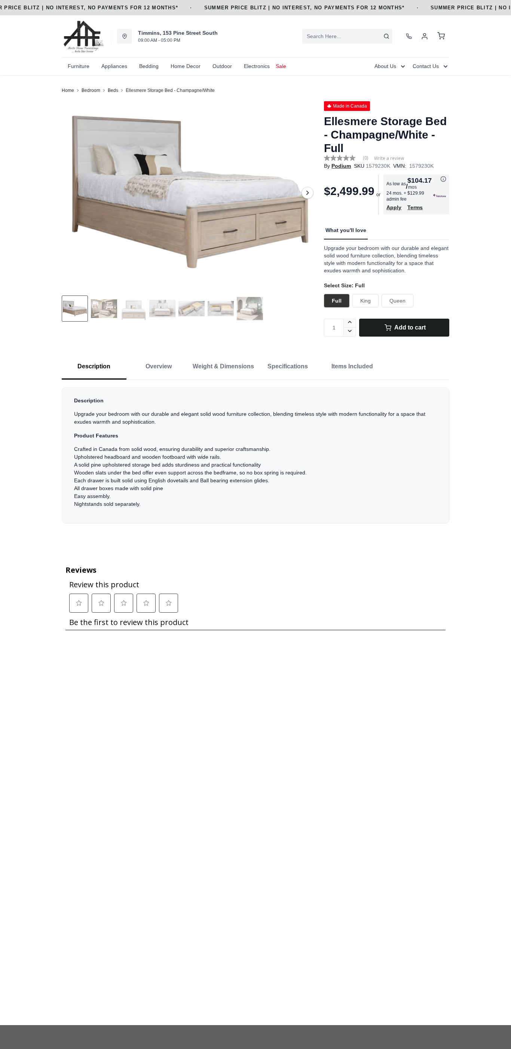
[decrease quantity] (350, 332)
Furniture (78, 66)
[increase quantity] (350, 323)
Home (68, 90)
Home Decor (186, 66)
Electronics (257, 66)
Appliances (114, 66)
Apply (393, 207)
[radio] (336, 300)
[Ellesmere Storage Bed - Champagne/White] (190, 192)
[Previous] (72, 193)
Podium (341, 166)
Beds (113, 90)
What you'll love (345, 230)
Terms (415, 207)
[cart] (441, 36)
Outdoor (222, 66)
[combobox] (347, 36)
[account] (424, 36)
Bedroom (91, 90)
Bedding (149, 66)
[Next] (307, 193)
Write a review (389, 158)
